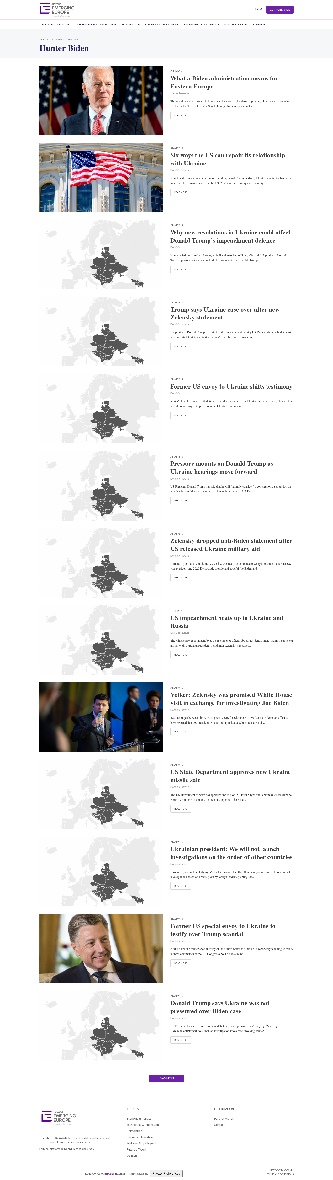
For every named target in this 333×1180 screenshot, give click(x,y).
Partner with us (224, 1118)
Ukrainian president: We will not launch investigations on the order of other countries (231, 853)
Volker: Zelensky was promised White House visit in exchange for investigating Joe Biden (231, 698)
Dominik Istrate (179, 170)
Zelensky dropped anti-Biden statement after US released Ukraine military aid (231, 544)
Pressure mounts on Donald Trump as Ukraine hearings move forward (221, 467)
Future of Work (236, 24)
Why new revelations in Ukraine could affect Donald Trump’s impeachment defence (230, 236)
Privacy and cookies (281, 1169)
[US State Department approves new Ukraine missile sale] (101, 794)
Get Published (280, 9)
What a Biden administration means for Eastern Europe (224, 82)
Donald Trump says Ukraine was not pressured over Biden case (219, 1007)
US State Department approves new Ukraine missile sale (230, 776)
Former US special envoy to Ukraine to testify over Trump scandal (223, 930)
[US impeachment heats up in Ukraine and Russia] (101, 639)
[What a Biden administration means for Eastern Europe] (101, 100)
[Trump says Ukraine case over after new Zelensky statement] (101, 331)
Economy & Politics (57, 24)
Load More (166, 1078)
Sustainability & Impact (201, 24)
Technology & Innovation (96, 24)
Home (259, 9)
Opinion (259, 24)
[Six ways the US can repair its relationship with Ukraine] (101, 177)
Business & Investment (161, 24)
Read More (180, 115)
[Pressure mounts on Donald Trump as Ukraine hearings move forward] (101, 485)
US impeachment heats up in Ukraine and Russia (226, 622)
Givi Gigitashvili (179, 632)
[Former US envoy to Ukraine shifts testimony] (101, 408)
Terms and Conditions (280, 1174)
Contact (219, 1124)
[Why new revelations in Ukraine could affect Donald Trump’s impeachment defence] (101, 254)
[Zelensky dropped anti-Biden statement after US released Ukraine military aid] (101, 562)
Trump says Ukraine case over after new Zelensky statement (225, 313)
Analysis (176, 148)
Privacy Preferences (166, 1173)
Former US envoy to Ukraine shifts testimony (231, 386)
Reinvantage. (63, 1138)
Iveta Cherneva (179, 93)
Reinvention (130, 24)
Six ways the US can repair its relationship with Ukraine (227, 159)
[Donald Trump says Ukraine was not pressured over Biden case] (101, 1025)
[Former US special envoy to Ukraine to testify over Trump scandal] (101, 948)
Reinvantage (110, 1173)
